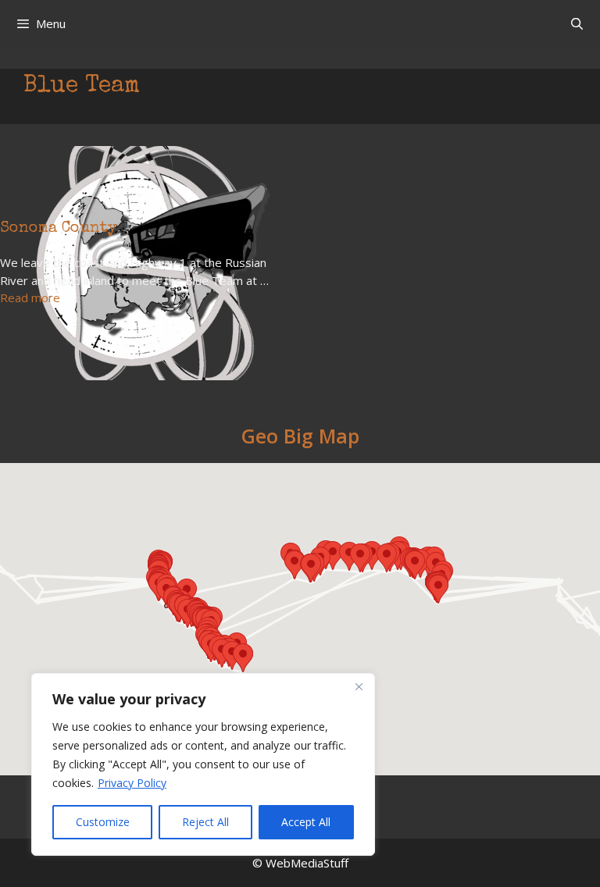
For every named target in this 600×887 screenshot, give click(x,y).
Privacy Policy (132, 782)
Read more (30, 297)
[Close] (358, 686)
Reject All (205, 821)
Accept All (305, 821)
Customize (103, 821)
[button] (243, 658)
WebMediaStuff (307, 863)
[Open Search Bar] (577, 23)
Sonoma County (58, 229)
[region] (203, 764)
